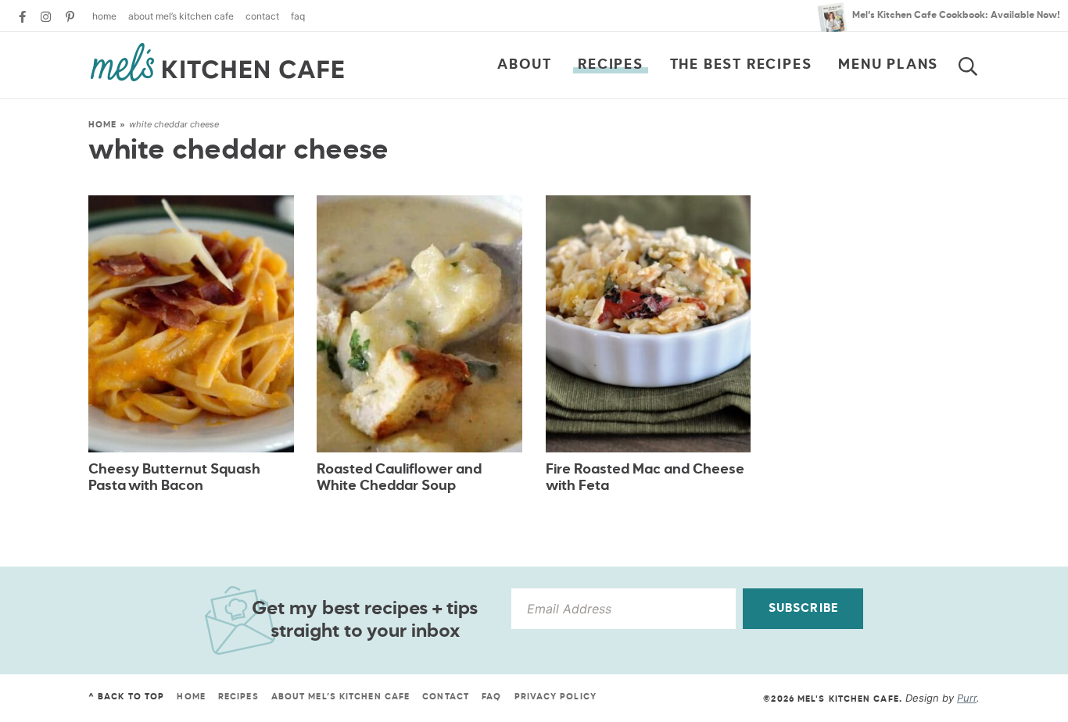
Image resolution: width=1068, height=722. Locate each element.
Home (104, 16)
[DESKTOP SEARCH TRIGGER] (977, 63)
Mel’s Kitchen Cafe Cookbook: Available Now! (956, 15)
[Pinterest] (70, 17)
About (524, 65)
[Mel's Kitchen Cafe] (217, 62)
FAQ (298, 16)
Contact (262, 16)
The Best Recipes (741, 65)
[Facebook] (22, 17)
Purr (967, 698)
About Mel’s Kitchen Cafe (181, 16)
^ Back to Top (126, 696)
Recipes (610, 65)
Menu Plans (888, 65)
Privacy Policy (555, 696)
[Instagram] (45, 17)
